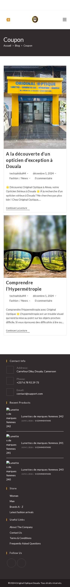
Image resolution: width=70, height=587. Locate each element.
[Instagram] (37, 4)
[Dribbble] (32, 4)
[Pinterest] (28, 4)
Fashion (14, 178)
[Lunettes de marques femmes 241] (12, 444)
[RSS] (49, 4)
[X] (20, 4)
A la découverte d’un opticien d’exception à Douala (29, 160)
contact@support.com (30, 393)
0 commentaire (43, 178)
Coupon (28, 45)
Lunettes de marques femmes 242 (42, 416)
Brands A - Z (16, 506)
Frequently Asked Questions (25, 543)
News (24, 178)
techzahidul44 (18, 173)
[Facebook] (24, 4)
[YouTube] (41, 4)
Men (12, 501)
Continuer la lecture (18, 208)
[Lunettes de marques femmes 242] (12, 418)
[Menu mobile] (64, 19)
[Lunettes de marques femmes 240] (12, 471)
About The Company (21, 527)
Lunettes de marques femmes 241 (42, 442)
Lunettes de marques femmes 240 (42, 469)
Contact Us (16, 532)
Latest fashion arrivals (21, 512)
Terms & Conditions (20, 538)
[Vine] (45, 4)
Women (14, 495)
